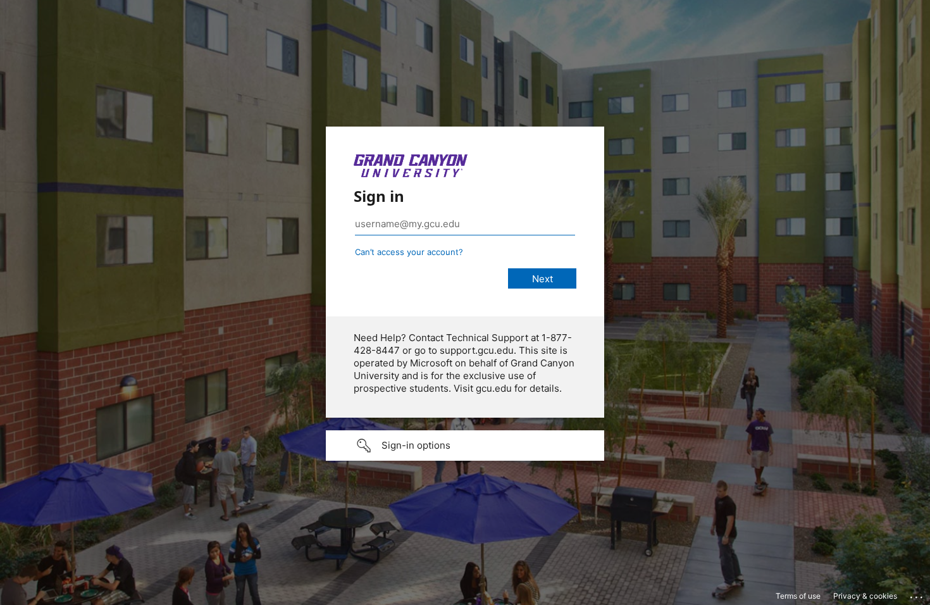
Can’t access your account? (409, 252)
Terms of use (798, 596)
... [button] (917, 594)
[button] (465, 445)
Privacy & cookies (865, 596)
